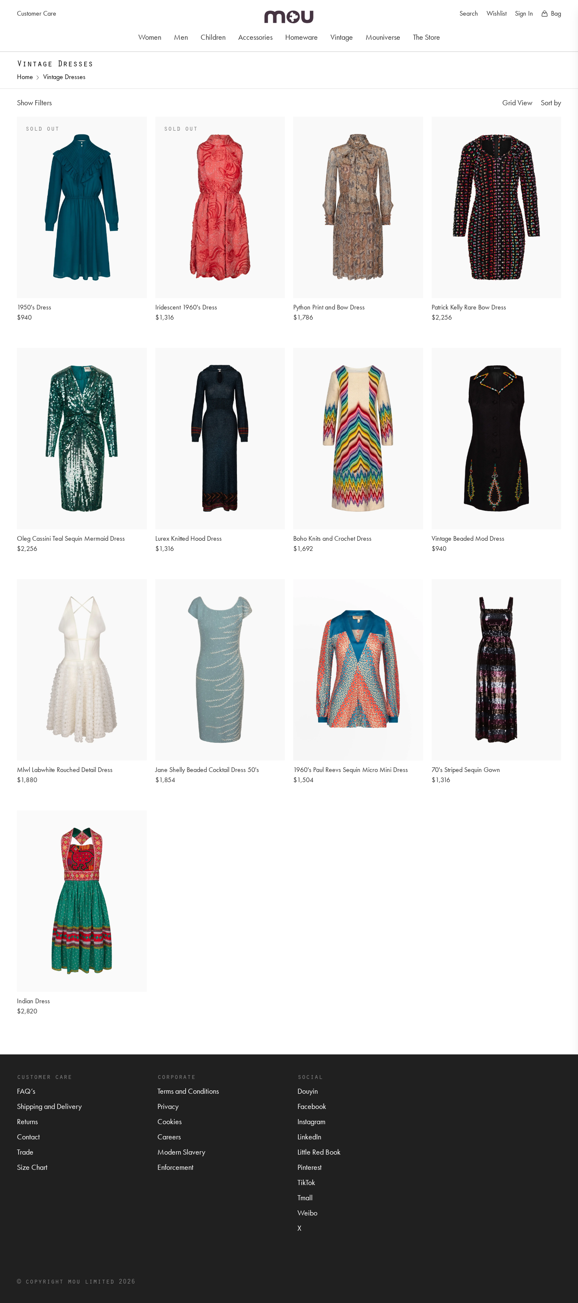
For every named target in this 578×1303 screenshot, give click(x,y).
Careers (169, 1136)
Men (181, 37)
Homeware (301, 37)
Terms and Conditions (188, 1091)
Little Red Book (319, 1152)
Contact (28, 1136)
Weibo (307, 1213)
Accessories (255, 37)
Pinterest (309, 1167)
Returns (27, 1121)
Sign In (524, 13)
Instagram (311, 1121)
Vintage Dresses (64, 76)
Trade (25, 1152)
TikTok (306, 1182)
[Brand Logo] (289, 17)
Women (149, 37)
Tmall (305, 1197)
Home (25, 76)
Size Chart (32, 1167)
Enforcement (175, 1167)
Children (213, 37)
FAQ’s (26, 1091)
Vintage (341, 37)
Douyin (307, 1091)
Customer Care (36, 13)
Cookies (169, 1121)
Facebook (311, 1106)
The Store (426, 37)
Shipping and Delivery (49, 1106)
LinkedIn (309, 1136)
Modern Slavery (181, 1152)
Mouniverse (383, 37)
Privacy (168, 1106)
